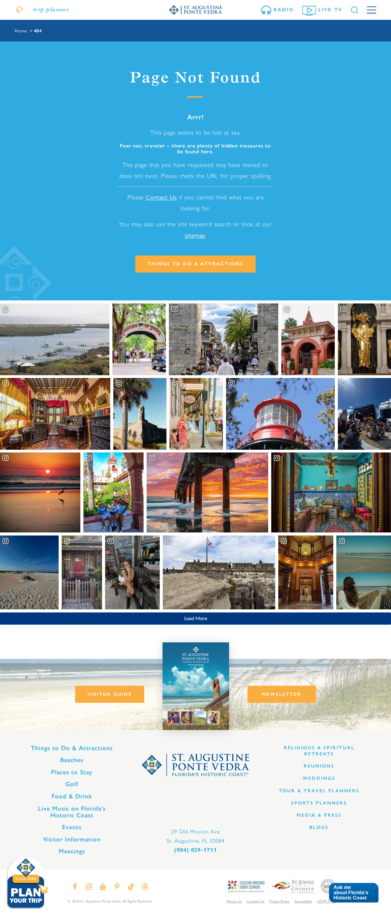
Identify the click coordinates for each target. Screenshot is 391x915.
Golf (71, 784)
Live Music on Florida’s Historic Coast (72, 812)
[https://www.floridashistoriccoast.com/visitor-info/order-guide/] (196, 686)
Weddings (319, 778)
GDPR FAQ (326, 901)
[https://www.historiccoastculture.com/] (245, 885)
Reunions (319, 766)
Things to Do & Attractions (195, 264)
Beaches (71, 760)
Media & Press (319, 815)
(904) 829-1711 (195, 850)
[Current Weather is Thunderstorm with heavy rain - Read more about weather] (19, 10)
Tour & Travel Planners (319, 790)
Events (72, 827)
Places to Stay (72, 772)
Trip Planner (51, 10)
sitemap (195, 235)
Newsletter (281, 694)
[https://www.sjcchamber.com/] (292, 885)
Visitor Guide (109, 694)
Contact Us (161, 196)
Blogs (319, 827)
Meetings (72, 851)
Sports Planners (319, 803)
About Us (234, 901)
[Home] (195, 10)
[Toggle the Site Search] (354, 10)
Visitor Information (71, 839)
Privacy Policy (279, 901)
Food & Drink (72, 796)
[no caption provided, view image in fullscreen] (364, 414)
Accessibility (303, 901)
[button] (353, 893)
